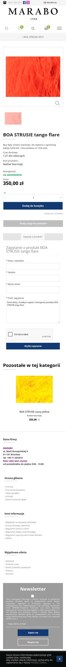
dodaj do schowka (54, 213)
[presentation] (33, 236)
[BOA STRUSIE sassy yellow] (34, 389)
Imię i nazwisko (16, 260)
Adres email (14, 284)
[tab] (33, 236)
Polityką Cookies (38, 662)
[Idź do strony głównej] (33, 19)
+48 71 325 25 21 (14, 2)
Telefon (11, 272)
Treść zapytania (16, 298)
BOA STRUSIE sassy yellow (34, 411)
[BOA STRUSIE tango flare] (33, 105)
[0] (19, 28)
